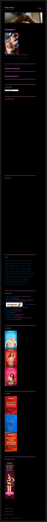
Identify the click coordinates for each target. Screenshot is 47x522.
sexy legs (19, 278)
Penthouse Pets (9, 316)
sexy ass (30, 276)
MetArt (28, 271)
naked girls (21, 273)
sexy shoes (25, 278)
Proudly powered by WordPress (16, 518)
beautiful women (22, 260)
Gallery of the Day (9, 511)
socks (27, 281)
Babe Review (9, 298)
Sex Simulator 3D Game (11, 317)
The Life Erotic (25, 57)
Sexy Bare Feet (9, 319)
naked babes (14, 273)
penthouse (19, 276)
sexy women (8, 281)
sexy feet (7, 278)
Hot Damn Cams (26, 304)
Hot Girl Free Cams (9, 514)
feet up (22, 263)
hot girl (7, 268)
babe (11, 260)
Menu (39, 8)
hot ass (23, 265)
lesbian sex (18, 271)
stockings (7, 284)
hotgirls (17, 268)
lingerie (24, 271)
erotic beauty (15, 263)
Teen (12, 284)
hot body (28, 265)
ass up (6, 260)
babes (15, 260)
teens (16, 284)
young (21, 284)
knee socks (29, 268)
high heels (17, 265)
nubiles (32, 273)
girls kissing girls (9, 265)
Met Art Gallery (9, 311)
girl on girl (27, 263)
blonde (29, 260)
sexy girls (13, 278)
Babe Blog (9, 7)
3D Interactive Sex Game (12, 296)
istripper (23, 268)
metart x (7, 273)
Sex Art (25, 276)
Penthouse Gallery (10, 314)
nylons (13, 276)
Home (6, 505)
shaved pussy (21, 281)
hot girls (12, 268)
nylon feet (7, 276)
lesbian (12, 271)
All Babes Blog (19, 57)
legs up (7, 271)
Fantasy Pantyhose (10, 300)
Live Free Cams (9, 309)
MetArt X (8, 312)
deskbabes (8, 263)
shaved (14, 281)
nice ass (27, 273)
